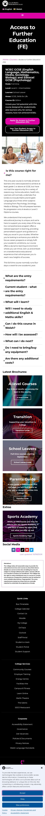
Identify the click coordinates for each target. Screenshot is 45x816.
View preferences (22, 805)
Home (5, 59)
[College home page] (12, 3)
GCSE (13, 96)
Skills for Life (22, 96)
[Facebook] (14, 550)
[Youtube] (27, 550)
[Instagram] (18, 550)
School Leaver (19, 92)
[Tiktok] (22, 550)
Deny (22, 799)
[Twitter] (31, 550)
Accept (22, 793)
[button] (42, 768)
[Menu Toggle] (22, 15)
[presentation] (22, 219)
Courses (13, 59)
